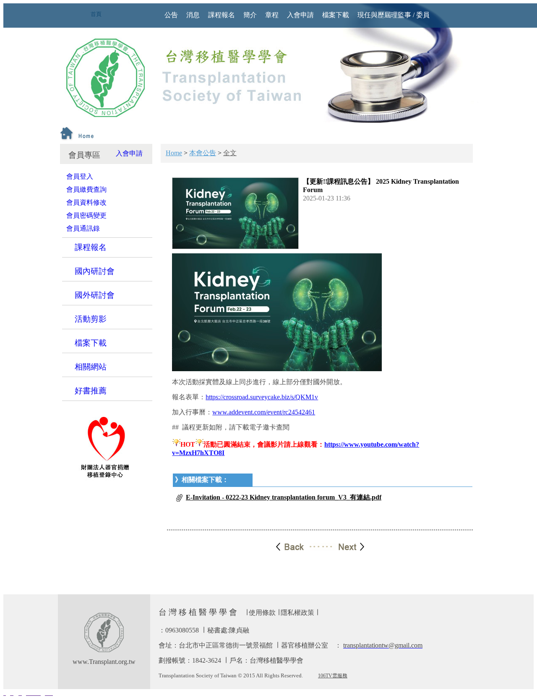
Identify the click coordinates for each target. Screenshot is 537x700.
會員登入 (79, 176)
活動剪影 (91, 319)
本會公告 (202, 152)
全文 (230, 152)
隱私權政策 (297, 612)
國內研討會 (95, 271)
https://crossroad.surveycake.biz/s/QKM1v (262, 397)
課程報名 (91, 247)
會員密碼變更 (86, 215)
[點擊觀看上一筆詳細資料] (298, 545)
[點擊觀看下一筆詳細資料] (342, 545)
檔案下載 (91, 342)
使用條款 (262, 612)
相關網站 (91, 366)
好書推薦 (91, 390)
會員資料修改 (86, 202)
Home (174, 152)
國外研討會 (95, 295)
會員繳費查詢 (86, 189)
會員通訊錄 (83, 228)
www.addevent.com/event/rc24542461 (263, 412)
